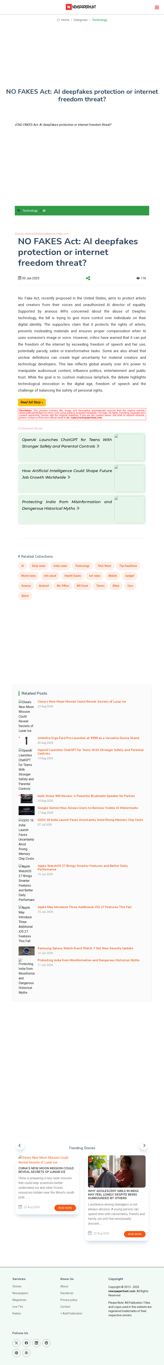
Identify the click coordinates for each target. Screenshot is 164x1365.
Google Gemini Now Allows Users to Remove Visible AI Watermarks (88, 808)
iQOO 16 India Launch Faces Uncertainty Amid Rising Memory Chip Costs (90, 820)
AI (44, 210)
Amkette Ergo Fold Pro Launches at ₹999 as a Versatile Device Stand (88, 738)
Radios (16, 1313)
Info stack (50, 576)
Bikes (116, 586)
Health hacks (72, 576)
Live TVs (17, 1306)
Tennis (100, 586)
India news (60, 566)
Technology (99, 20)
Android (44, 586)
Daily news (38, 566)
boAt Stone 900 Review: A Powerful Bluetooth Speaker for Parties (86, 796)
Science (26, 586)
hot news (94, 576)
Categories (81, 20)
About (64, 1286)
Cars (130, 586)
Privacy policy (68, 1300)
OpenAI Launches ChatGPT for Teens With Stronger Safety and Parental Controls (91, 752)
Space (25, 595)
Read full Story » (32, 402)
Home (64, 20)
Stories (16, 1286)
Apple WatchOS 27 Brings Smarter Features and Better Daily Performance (83, 867)
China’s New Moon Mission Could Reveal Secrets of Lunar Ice (82, 702)
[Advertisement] (82, 52)
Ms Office (63, 586)
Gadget (129, 576)
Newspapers (20, 1293)
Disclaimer (67, 1293)
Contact (65, 1306)
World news (28, 576)
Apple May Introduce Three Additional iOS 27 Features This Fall (85, 907)
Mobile (112, 576)
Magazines (19, 1300)
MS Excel (82, 586)
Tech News (104, 566)
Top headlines (128, 566)
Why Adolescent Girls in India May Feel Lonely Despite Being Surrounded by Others (73, 1194)
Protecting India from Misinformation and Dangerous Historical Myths (89, 960)
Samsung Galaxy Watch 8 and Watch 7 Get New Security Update (85, 948)
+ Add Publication (71, 1313)
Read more (25, 1208)
